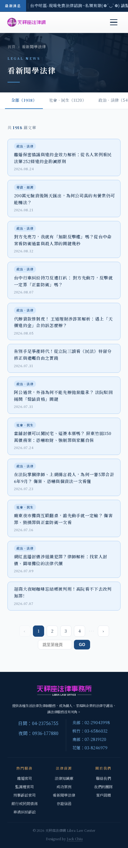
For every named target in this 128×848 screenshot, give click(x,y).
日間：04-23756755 (38, 723)
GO (82, 644)
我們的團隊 (103, 786)
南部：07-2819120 (89, 739)
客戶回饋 (103, 795)
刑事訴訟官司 (24, 795)
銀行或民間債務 (24, 803)
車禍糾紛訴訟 (24, 811)
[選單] (114, 22)
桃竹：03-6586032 (89, 731)
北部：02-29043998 (91, 722)
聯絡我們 (103, 778)
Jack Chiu (75, 838)
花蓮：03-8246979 (89, 748)
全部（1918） (24, 100)
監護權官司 (24, 786)
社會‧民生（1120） (67, 100)
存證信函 (64, 803)
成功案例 (64, 786)
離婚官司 (24, 778)
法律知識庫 (64, 778)
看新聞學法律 (64, 795)
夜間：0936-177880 (38, 733)
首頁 (11, 46)
